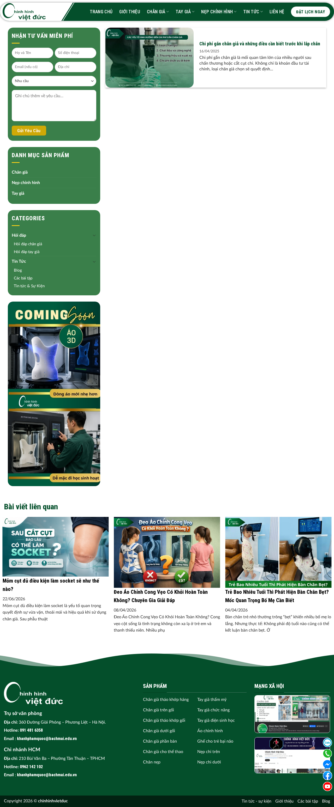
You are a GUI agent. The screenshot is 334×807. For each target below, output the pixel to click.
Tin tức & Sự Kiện (29, 286)
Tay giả (183, 11)
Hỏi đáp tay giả (26, 252)
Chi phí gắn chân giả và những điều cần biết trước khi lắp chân (259, 43)
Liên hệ (277, 11)
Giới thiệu (129, 11)
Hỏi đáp (19, 235)
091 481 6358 (31, 730)
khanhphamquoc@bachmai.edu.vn (47, 738)
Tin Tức (251, 11)
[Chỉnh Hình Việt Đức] (24, 12)
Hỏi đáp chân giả (28, 244)
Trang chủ (101, 11)
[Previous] (13, 554)
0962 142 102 (31, 766)
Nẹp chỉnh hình (217, 11)
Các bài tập (23, 278)
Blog (18, 270)
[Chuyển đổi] (94, 235)
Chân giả (156, 11)
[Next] (320, 554)
